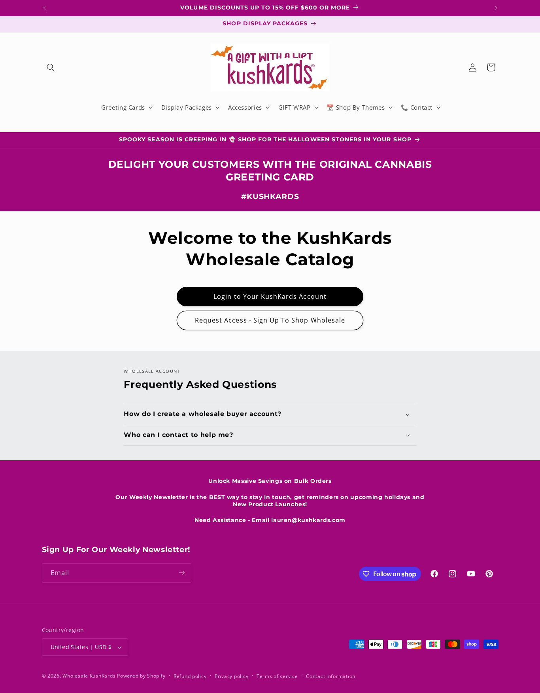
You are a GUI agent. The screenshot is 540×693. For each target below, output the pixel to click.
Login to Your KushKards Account (270, 296)
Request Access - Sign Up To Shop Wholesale (270, 320)
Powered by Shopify (141, 676)
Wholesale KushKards (88, 676)
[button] (51, 67)
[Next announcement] (495, 8)
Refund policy (190, 676)
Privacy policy (231, 676)
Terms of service (277, 676)
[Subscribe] (181, 573)
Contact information (330, 676)
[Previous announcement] (44, 8)
